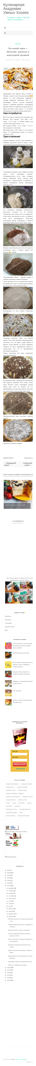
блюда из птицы (10, 790)
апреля (11, 908)
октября (11, 893)
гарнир (8, 803)
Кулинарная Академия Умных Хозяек (16, 9)
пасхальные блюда (11, 812)
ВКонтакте (8, 616)
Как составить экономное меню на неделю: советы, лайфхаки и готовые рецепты (23, 664)
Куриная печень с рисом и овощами (19, 930)
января (11, 916)
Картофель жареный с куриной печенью (20, 961)
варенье (18, 43)
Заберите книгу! (20, 764)
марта (10, 911)
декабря (11, 888)
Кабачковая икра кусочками (21, 653)
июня (10, 903)
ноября (11, 891)
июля (10, 901)
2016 (8, 972)
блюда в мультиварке (12, 784)
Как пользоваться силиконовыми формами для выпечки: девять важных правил (22, 646)
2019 (8, 885)
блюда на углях (22, 800)
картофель (9, 806)
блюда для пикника (26, 784)
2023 (8, 875)
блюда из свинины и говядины (15, 793)
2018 (8, 967)
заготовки (21, 803)
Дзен (6, 630)
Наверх (29, 1062)
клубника (17, 806)
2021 (8, 880)
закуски (29, 803)
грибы (14, 803)
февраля (11, 914)
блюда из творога (27, 796)
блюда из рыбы (22, 790)
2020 (8, 883)
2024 (8, 873)
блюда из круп (10, 787)
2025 (8, 870)
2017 (8, 970)
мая (10, 906)
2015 (8, 975)
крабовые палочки (11, 809)
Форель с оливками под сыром (17, 965)
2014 (8, 978)
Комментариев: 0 (8, 457)
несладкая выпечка (24, 809)
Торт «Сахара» (17, 690)
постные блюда (10, 815)
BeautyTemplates (21, 1059)
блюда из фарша (11, 800)
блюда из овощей (22, 787)
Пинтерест (8, 619)
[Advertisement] (19, 1017)
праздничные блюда (23, 815)
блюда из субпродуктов (13, 796)
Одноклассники (9, 626)
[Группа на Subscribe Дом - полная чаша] (12, 846)
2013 (8, 980)
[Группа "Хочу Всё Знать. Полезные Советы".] (16, 831)
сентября (11, 896)
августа (11, 898)
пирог (21, 812)
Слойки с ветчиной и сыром (17, 505)
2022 (8, 878)
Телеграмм (8, 623)
